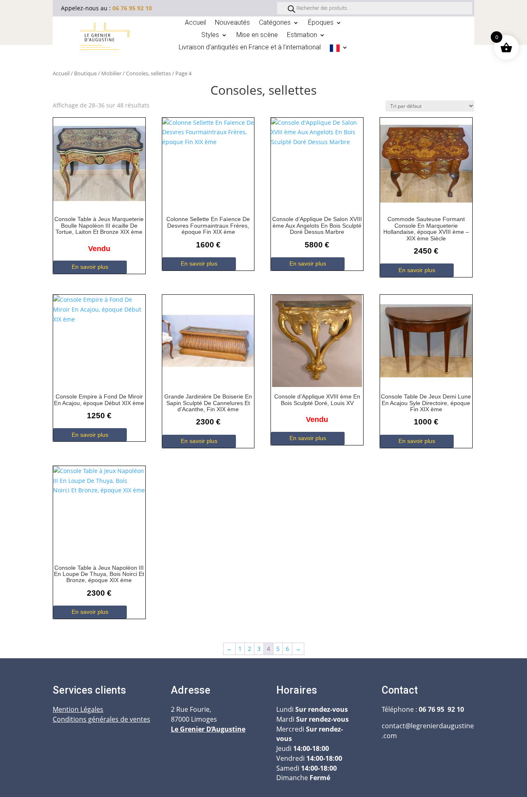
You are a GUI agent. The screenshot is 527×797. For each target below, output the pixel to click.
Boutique (85, 73)
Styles (210, 35)
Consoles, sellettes (148, 73)
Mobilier (111, 73)
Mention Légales (78, 709)
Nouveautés (232, 23)
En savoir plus (90, 266)
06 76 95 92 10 (132, 8)
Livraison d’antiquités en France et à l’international (250, 47)
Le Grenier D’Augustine (208, 729)
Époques (320, 23)
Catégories (275, 23)
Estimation (302, 35)
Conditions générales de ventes (101, 719)
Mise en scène (257, 35)
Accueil (195, 23)
